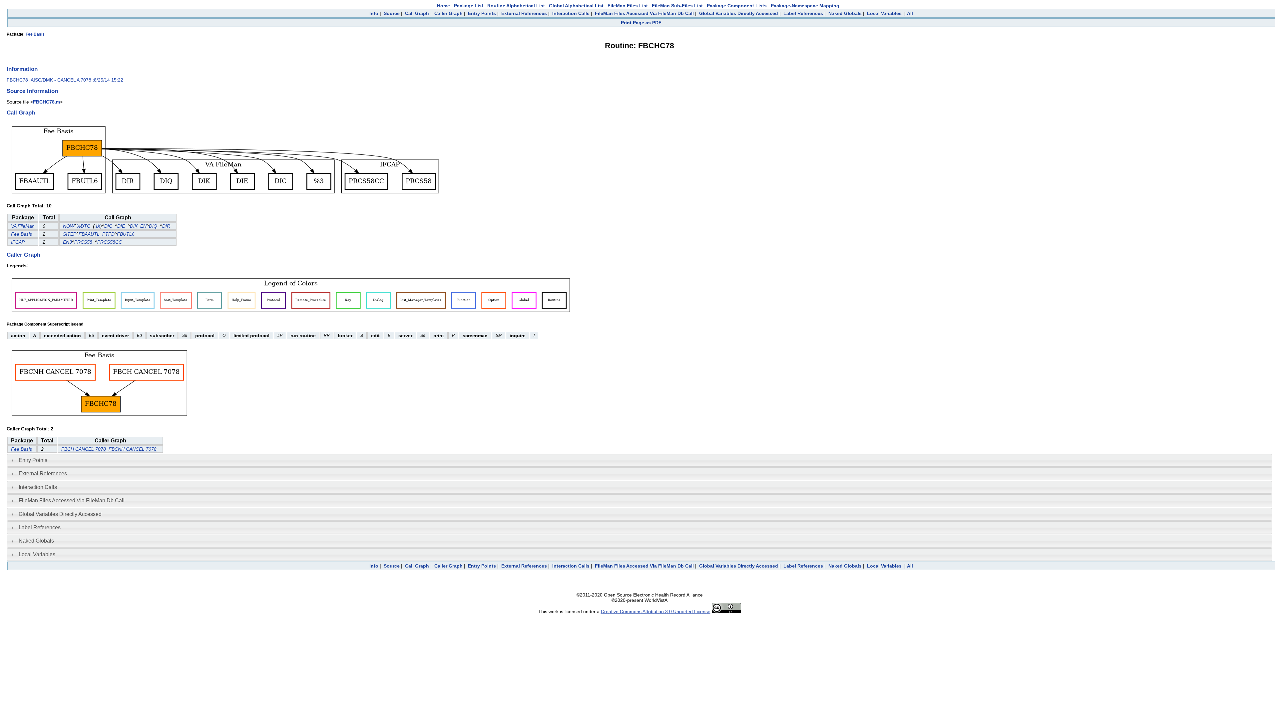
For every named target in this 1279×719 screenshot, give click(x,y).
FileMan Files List (628, 5)
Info (373, 13)
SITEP (69, 234)
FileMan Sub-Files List (677, 5)
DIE (121, 226)
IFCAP (18, 242)
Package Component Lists (737, 5)
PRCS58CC (109, 242)
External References (524, 13)
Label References (803, 13)
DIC (108, 226)
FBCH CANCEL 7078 (83, 449)
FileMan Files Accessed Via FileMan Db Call (644, 13)
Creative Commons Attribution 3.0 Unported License (655, 611)
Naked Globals (845, 13)
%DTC (83, 226)
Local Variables (884, 13)
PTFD (108, 234)
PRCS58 (83, 242)
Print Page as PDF (641, 22)
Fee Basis (35, 34)
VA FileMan (23, 226)
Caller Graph (448, 13)
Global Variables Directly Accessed (738, 13)
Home (443, 5)
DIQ (153, 226)
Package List (468, 5)
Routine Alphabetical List (516, 5)
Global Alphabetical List (576, 5)
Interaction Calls (571, 13)
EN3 (67, 242)
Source (392, 13)
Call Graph (417, 13)
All (910, 13)
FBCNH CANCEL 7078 (133, 449)
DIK (134, 226)
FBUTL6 (126, 234)
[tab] (639, 460)
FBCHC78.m (46, 102)
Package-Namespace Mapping (805, 5)
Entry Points (482, 13)
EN (143, 226)
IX (98, 226)
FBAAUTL (89, 234)
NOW (68, 226)
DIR (166, 226)
